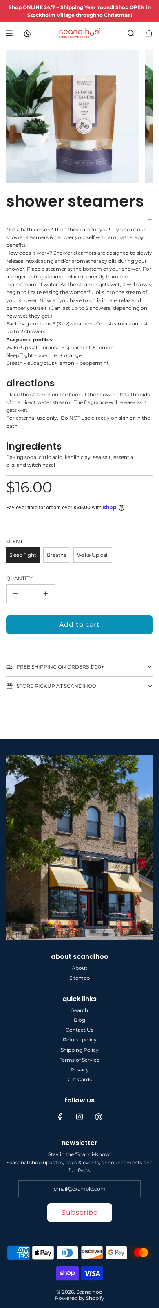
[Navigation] (9, 33)
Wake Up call (92, 555)
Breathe (56, 555)
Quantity (19, 578)
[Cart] (149, 33)
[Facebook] (60, 1117)
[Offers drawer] (27, 33)
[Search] (131, 33)
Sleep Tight (22, 555)
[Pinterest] (99, 1117)
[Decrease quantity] (15, 594)
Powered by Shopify (79, 1298)
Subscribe (80, 1212)
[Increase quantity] (46, 594)
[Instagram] (79, 1117)
